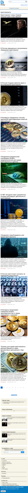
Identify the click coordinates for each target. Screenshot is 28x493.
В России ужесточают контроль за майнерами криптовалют (13, 274)
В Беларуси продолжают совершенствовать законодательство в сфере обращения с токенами (10, 312)
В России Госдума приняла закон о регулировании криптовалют (13, 83)
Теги (3, 466)
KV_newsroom (3, 77)
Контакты (4, 473)
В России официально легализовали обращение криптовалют (14, 49)
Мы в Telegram (14, 395)
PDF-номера (5, 468)
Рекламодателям (6, 478)
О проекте (4, 460)
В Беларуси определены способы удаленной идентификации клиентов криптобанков (14, 119)
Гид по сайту (5, 482)
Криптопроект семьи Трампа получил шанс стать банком (11, 16)
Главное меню (14, 8)
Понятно (3, 491)
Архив (3, 467)
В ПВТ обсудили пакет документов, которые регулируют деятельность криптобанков (13, 196)
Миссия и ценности (6, 462)
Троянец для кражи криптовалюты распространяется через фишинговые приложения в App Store (13, 349)
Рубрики (4, 464)
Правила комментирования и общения (10, 485)
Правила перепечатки (7, 463)
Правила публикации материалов (9, 483)
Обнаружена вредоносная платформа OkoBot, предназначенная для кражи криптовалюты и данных (11, 159)
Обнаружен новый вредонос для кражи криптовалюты (12, 236)
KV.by (3, 5)
